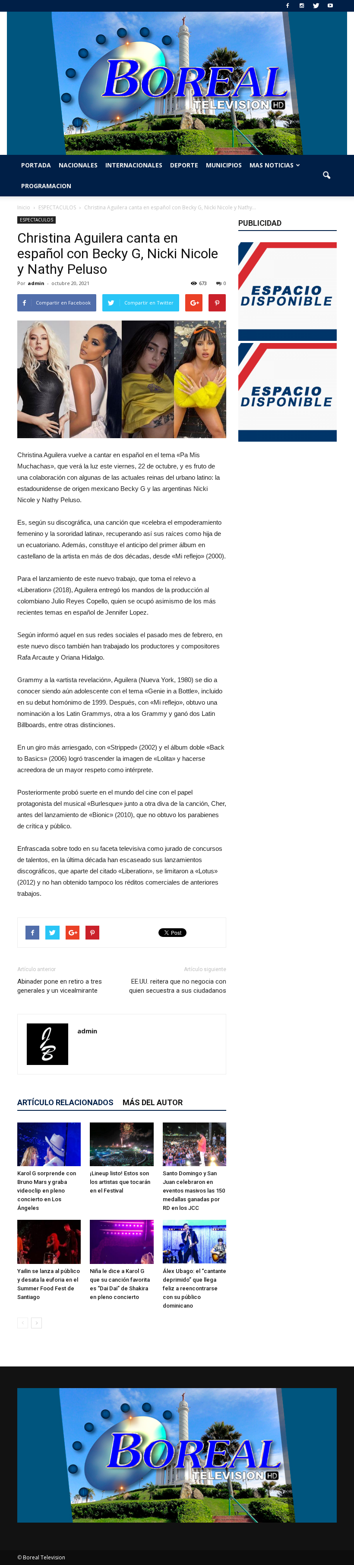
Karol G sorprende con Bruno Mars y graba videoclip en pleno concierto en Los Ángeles (46, 1190)
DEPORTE (184, 165)
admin (36, 283)
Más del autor (153, 1102)
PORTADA (36, 165)
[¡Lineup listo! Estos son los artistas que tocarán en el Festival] (121, 1144)
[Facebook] (287, 6)
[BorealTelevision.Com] (177, 83)
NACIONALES (78, 165)
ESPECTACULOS (36, 220)
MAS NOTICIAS (272, 165)
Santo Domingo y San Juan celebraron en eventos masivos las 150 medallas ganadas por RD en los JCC (194, 1190)
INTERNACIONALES (133, 165)
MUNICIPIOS (224, 165)
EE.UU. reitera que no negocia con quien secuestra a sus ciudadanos (177, 986)
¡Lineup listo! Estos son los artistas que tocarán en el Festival (120, 1182)
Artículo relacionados (65, 1102)
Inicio (23, 207)
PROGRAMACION (46, 186)
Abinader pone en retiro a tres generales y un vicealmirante (59, 986)
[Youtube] (330, 6)
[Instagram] (301, 6)
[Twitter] (316, 6)
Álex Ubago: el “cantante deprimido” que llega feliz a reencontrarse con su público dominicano (194, 1288)
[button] (326, 175)
